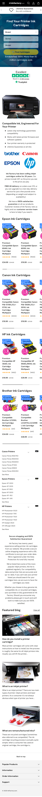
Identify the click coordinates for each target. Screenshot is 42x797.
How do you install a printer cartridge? (16, 640)
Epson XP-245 (7, 498)
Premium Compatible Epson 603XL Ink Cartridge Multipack (29, 248)
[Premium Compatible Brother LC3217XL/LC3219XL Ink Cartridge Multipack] (29, 403)
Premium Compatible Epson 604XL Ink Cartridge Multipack (10, 248)
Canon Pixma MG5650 (10, 462)
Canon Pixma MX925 (9, 468)
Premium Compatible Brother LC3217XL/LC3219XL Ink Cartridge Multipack (29, 421)
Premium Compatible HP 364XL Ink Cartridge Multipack (8, 363)
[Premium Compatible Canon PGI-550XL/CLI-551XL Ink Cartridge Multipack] (29, 288)
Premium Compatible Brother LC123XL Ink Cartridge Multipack (9, 420)
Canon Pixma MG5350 (10, 471)
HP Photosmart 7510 (9, 514)
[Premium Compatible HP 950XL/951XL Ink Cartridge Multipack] (29, 347)
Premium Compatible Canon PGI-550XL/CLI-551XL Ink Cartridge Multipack (29, 306)
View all (36, 610)
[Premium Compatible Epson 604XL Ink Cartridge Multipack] (10, 231)
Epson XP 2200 (7, 483)
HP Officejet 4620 (8, 526)
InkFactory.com (12, 791)
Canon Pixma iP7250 (9, 465)
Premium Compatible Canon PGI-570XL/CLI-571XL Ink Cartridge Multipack (10, 306)
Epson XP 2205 (7, 486)
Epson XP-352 (7, 495)
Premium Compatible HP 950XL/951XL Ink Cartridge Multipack (28, 363)
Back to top (21, 757)
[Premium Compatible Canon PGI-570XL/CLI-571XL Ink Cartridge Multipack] (10, 288)
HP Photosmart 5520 (9, 511)
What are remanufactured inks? (18, 730)
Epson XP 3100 (7, 489)
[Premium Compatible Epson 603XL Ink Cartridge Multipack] (29, 231)
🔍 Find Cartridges (21, 52)
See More (5, 475)
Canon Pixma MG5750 (10, 456)
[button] (38, 3)
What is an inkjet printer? (15, 686)
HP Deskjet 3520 (8, 523)
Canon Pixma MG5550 (10, 459)
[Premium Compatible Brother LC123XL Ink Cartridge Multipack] (10, 403)
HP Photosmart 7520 (9, 517)
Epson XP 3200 (7, 492)
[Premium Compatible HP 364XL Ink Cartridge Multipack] (10, 347)
